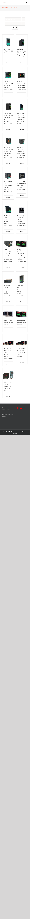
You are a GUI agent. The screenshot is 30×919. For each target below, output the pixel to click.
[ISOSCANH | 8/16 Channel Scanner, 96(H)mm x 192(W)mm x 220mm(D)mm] (8, 277)
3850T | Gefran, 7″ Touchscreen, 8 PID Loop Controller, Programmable (21, 185)
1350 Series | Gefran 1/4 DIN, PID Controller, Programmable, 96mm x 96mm (21, 85)
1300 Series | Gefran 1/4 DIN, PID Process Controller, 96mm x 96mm (8, 85)
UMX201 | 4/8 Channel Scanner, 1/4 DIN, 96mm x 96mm (8, 386)
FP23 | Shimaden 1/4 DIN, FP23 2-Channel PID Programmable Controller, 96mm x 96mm (21, 255)
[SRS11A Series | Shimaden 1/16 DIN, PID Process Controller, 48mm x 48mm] (8, 340)
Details (8, 63)
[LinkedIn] (21, 408)
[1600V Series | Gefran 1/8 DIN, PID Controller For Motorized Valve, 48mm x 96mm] (22, 105)
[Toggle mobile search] (23, 2)
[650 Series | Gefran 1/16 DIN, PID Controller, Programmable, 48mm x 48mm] (22, 207)
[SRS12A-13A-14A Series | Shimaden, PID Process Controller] (22, 340)
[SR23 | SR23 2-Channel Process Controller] (22, 312)
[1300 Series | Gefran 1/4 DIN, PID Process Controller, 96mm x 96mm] (8, 73)
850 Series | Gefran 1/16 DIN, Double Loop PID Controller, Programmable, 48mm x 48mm (8, 255)
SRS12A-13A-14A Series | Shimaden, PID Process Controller (21, 352)
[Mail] (24, 408)
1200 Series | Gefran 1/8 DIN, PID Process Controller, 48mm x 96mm (8, 53)
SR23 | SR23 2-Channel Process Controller (21, 322)
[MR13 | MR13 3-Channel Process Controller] (8, 312)
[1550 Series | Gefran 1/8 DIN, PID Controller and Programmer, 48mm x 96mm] (8, 105)
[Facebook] (17, 408)
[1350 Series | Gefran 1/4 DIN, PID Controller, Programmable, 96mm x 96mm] (22, 73)
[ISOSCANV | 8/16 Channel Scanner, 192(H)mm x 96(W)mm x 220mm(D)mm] (22, 277)
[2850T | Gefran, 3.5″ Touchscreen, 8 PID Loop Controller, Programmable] (8, 173)
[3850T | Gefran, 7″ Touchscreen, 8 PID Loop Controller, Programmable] (22, 173)
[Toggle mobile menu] (27, 2)
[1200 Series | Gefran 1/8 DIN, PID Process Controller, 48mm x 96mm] (8, 41)
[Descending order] (23, 19)
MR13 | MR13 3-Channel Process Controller (8, 322)
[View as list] (16, 28)
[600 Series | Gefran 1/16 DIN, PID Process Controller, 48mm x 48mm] (8, 207)
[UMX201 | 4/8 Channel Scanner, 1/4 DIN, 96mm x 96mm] (8, 374)
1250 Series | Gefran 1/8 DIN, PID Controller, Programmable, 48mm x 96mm (21, 53)
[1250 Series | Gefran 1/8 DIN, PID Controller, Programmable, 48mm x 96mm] (22, 41)
